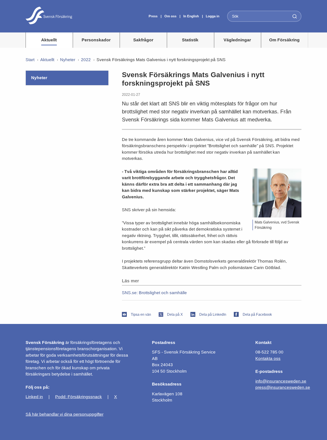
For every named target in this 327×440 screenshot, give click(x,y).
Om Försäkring (284, 40)
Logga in (212, 16)
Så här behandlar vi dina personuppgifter (64, 414)
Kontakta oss (268, 358)
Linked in (34, 396)
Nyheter (67, 59)
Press (153, 16)
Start (30, 59)
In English (191, 16)
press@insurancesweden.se (282, 387)
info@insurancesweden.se (280, 381)
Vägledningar (237, 40)
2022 (86, 59)
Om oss (170, 16)
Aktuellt (49, 40)
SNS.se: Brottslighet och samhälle (154, 292)
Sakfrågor (143, 40)
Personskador (96, 40)
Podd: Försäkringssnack (78, 396)
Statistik (190, 40)
